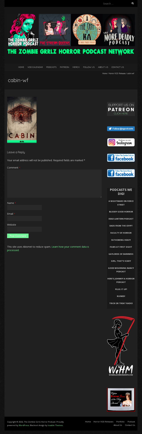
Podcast (131, 421)
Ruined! (121, 296)
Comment (13, 167)
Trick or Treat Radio (121, 303)
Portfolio (120, 421)
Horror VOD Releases (117, 73)
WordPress (24, 425)
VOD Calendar (35, 67)
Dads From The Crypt (121, 225)
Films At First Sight (121, 247)
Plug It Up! (121, 289)
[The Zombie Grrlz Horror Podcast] (71, 15)
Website (11, 224)
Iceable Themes (55, 425)
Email (11, 213)
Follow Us (89, 67)
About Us (103, 67)
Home (21, 67)
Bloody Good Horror (121, 211)
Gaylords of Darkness (121, 254)
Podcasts (51, 67)
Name (11, 203)
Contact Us (118, 67)
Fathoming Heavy (121, 240)
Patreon (64, 67)
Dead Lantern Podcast (121, 218)
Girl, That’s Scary (121, 261)
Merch (76, 67)
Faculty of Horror (121, 232)
